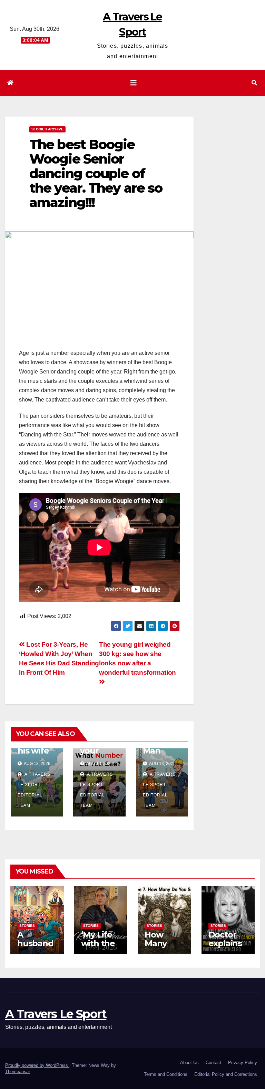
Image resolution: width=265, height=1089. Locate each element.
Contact (213, 1062)
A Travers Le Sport (55, 1014)
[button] (254, 83)
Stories (27, 926)
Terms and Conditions (165, 1074)
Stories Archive (47, 129)
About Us (189, 1062)
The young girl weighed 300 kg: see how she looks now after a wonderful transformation (137, 658)
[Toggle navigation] (133, 83)
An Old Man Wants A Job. (160, 755)
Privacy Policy (242, 1062)
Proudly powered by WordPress (37, 1065)
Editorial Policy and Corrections (225, 1074)
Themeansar (17, 1071)
